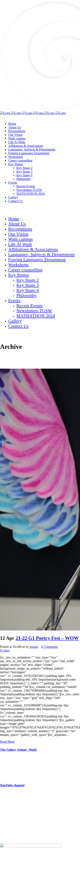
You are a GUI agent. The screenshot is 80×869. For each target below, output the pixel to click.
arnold (34, 646)
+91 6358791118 (26, 801)
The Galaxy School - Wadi (18, 749)
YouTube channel (12, 785)
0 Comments (49, 646)
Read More (7, 741)
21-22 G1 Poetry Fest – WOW (47, 638)
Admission (7, 831)
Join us (4, 824)
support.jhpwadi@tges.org (25, 808)
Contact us (7, 838)
